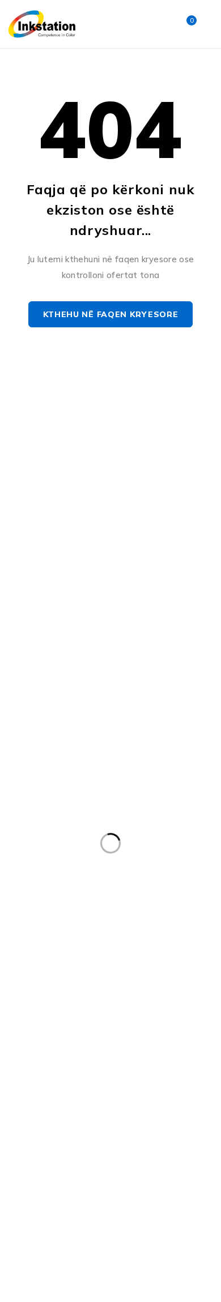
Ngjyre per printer (103, 1069)
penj (174, 1069)
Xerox (137, 1161)
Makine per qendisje (55, 1022)
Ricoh (139, 1115)
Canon (28, 883)
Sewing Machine (166, 1138)
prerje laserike (96, 1092)
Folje (179, 929)
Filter (26, 929)
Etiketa (177, 906)
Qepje (89, 1115)
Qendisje (33, 1115)
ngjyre (28, 1069)
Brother (129, 836)
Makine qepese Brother (61, 1045)
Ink (159, 952)
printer (164, 1092)
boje (79, 836)
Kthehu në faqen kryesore (110, 314)
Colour (143, 883)
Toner (87, 1161)
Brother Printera (47, 860)
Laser (151, 976)
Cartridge (86, 883)
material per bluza (169, 1045)
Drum (126, 906)
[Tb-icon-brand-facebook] (18, 531)
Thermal (32, 1161)
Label (26, 976)
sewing (94, 1138)
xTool (186, 1161)
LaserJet (32, 999)
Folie (134, 929)
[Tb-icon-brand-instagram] (44, 531)
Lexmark (92, 999)
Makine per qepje (154, 1022)
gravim (74, 952)
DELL (78, 906)
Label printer (88, 976)
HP (120, 952)
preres (28, 1092)
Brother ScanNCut (142, 860)
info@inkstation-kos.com (62, 486)
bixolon (30, 836)
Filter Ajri (80, 929)
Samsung (34, 1138)
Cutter (28, 906)
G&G (25, 952)
